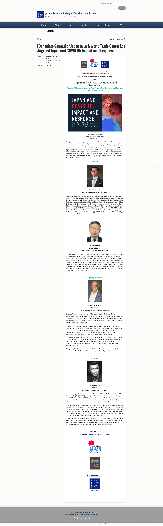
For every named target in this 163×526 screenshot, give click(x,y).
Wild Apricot (110, 523)
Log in (122, 8)
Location (39, 65)
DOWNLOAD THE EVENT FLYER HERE (94, 435)
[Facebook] (74, 518)
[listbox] (117, 39)
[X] (78, 518)
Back (41, 39)
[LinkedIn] (81, 518)
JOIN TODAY (95, 491)
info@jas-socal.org (94, 514)
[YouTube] (85, 518)
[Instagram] (89, 518)
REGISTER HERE (94, 431)
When (39, 57)
